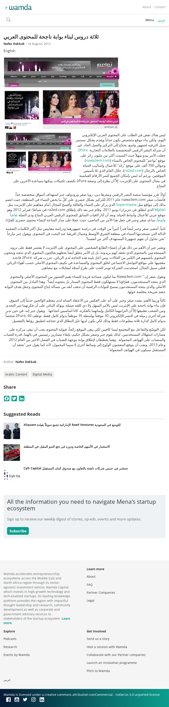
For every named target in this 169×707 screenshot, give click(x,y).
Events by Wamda (17, 655)
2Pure (83, 150)
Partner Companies (101, 592)
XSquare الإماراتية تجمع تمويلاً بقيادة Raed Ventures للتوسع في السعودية (72, 425)
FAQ (90, 584)
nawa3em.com (98, 160)
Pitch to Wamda (98, 671)
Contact (159, 7)
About (146, 7)
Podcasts (10, 639)
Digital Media (42, 374)
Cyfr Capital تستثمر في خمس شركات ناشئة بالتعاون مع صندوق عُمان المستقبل (76, 468)
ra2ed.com (133, 170)
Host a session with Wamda (107, 647)
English (9, 50)
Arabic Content (16, 374)
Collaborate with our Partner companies (116, 655)
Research (10, 647)
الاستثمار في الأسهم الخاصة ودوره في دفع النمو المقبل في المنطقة (67, 446)
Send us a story (98, 639)
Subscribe (17, 531)
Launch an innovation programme (112, 663)
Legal (90, 600)
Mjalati (159, 209)
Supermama (126, 204)
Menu (149, 20)
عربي (161, 20)
